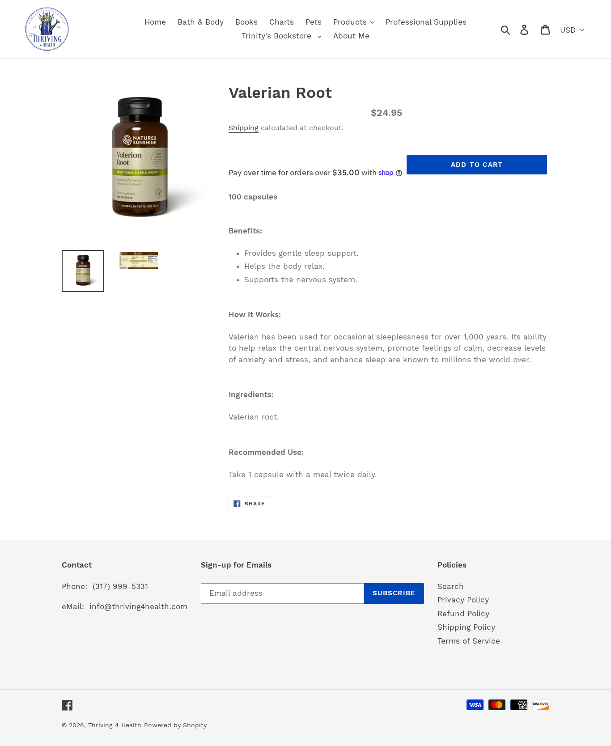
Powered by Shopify (175, 725)
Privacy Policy (463, 599)
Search (450, 586)
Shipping (244, 127)
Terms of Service (468, 640)
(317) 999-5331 (120, 586)
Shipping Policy (466, 627)
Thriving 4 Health (114, 725)
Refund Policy (463, 613)
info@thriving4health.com (138, 606)
